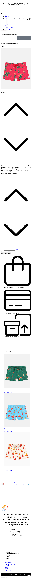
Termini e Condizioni (12, 553)
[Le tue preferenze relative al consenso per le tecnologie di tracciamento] (29, 577)
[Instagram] (16, 542)
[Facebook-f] (11, 542)
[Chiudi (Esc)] (6, 577)
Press (8, 558)
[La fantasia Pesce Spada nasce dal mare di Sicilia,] (12, 499)
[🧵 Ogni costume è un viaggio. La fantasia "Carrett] (27, 494)
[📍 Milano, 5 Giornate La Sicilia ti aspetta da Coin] (4, 499)
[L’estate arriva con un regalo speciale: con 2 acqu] (12, 494)
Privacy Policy (10, 552)
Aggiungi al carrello (6, 253)
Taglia (2, 249)
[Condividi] (4, 577)
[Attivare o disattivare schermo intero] (3, 577)
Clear (16, 249)
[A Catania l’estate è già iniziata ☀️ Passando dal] (20, 490)
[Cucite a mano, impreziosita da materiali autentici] (27, 499)
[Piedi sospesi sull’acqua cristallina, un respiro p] (4, 494)
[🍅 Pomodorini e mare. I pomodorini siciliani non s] (20, 494)
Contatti (9, 560)
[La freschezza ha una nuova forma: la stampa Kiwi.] (20, 499)
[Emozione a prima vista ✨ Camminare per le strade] (4, 490)
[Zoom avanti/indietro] (1, 577)
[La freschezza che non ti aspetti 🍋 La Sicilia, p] (12, 490)
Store (8, 556)
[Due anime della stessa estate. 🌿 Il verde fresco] (27, 490)
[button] (3, 10)
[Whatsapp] (21, 542)
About (8, 555)
